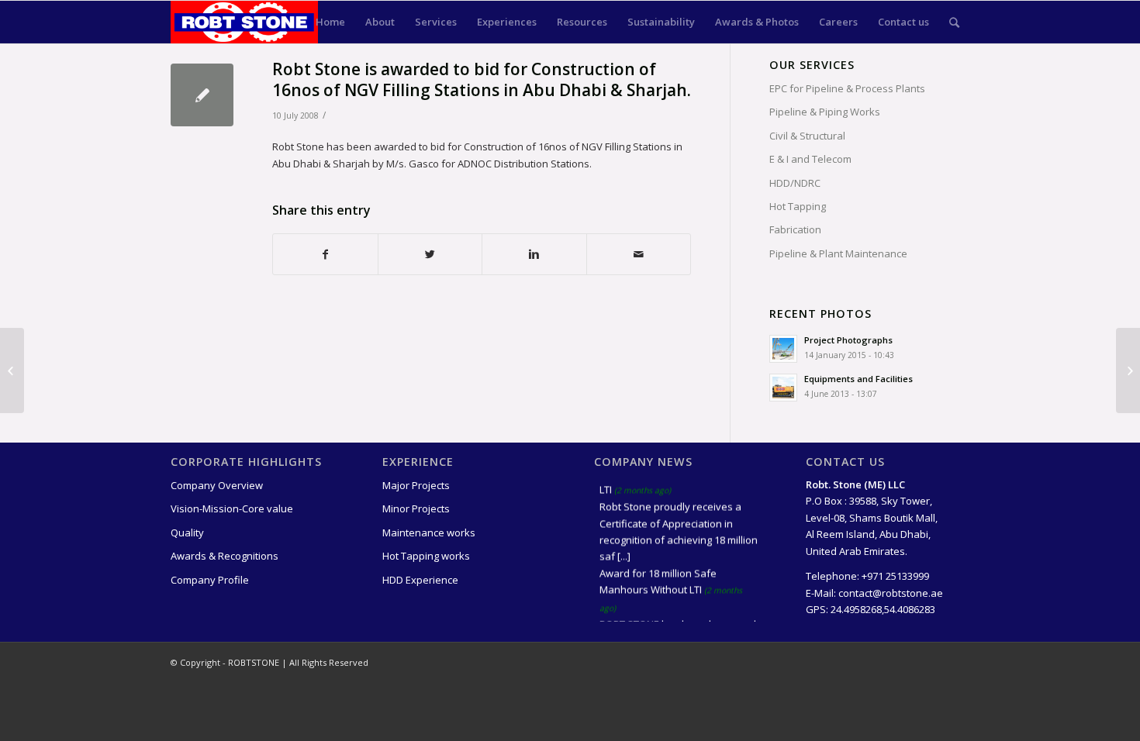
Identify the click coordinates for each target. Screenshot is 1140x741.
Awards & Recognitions (224, 556)
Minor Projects (416, 508)
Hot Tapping (797, 206)
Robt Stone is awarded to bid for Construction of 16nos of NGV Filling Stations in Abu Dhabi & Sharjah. (481, 79)
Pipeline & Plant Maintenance (838, 253)
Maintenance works (428, 532)
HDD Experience (420, 580)
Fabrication (795, 229)
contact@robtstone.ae (890, 593)
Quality (187, 532)
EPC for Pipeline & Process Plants (847, 88)
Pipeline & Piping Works (824, 112)
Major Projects (416, 485)
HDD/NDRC (794, 183)
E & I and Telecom (810, 159)
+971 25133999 (895, 576)
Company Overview (217, 485)
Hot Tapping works (426, 556)
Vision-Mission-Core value (232, 508)
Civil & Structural (807, 136)
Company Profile (210, 580)
